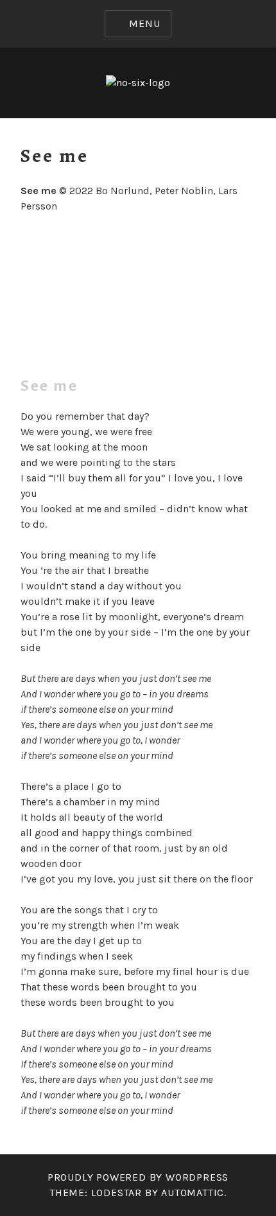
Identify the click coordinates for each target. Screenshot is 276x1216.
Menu (144, 23)
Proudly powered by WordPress (138, 1177)
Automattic (192, 1192)
